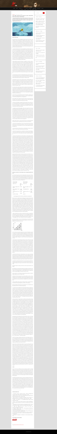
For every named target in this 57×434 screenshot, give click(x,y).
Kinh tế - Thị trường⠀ (20, 14)
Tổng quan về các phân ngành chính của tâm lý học (40, 50)
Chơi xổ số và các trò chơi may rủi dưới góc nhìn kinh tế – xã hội (40, 66)
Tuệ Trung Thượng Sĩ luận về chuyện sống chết (40, 38)
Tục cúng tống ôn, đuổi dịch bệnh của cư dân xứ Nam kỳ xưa (40, 86)
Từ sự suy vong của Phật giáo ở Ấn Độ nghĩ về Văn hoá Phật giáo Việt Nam (40, 78)
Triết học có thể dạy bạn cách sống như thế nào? (40, 33)
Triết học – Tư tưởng (39, 31)
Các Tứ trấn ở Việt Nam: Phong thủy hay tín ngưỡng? (40, 81)
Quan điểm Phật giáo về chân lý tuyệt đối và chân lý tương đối (40, 41)
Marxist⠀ (43, 8)
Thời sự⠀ (17, 8)
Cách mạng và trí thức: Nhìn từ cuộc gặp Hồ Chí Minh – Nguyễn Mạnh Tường (40, 19)
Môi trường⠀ (34, 8)
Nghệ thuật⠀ (30, 8)
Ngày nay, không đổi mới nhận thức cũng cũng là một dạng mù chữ (40, 22)
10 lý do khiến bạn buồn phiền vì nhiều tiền (40, 64)
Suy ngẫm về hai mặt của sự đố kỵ (40, 55)
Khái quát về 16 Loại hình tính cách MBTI (40, 53)
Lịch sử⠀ (27, 8)
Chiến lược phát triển (16, 424)
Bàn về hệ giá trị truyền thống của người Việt (40, 27)
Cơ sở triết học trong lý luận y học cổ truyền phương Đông (40, 36)
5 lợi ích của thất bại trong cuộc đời (40, 57)
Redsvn (14, 8)
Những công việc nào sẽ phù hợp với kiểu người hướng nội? (40, 71)
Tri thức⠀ (23, 8)
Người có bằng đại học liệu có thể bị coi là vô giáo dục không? (40, 24)
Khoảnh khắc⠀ (39, 8)
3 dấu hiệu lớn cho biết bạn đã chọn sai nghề (40, 69)
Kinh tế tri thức (22, 424)
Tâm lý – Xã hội (38, 48)
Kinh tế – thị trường (39, 61)
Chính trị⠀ (20, 8)
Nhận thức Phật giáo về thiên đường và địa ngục (40, 83)
